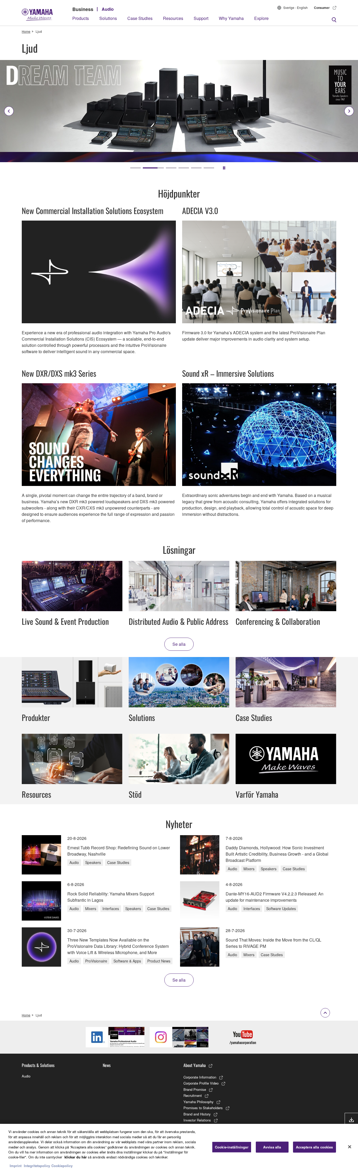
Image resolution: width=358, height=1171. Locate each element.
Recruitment (192, 1095)
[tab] (135, 168)
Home (26, 31)
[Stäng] (349, 1147)
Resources (173, 18)
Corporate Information (199, 1077)
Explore (261, 18)
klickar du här (75, 1157)
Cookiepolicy (62, 1165)
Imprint (15, 1165)
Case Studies (140, 18)
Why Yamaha (231, 18)
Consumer (322, 7)
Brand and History (197, 1114)
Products (80, 18)
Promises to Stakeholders (203, 1107)
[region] (179, 1147)
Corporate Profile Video (201, 1083)
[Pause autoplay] (224, 168)
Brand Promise (194, 1089)
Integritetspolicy (37, 1165)
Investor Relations (197, 1120)
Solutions (108, 18)
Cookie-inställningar (231, 1147)
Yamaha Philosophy (198, 1101)
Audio (108, 9)
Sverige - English (295, 7)
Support (201, 18)
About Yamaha (194, 1065)
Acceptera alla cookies (314, 1147)
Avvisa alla (272, 1147)
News (107, 1065)
